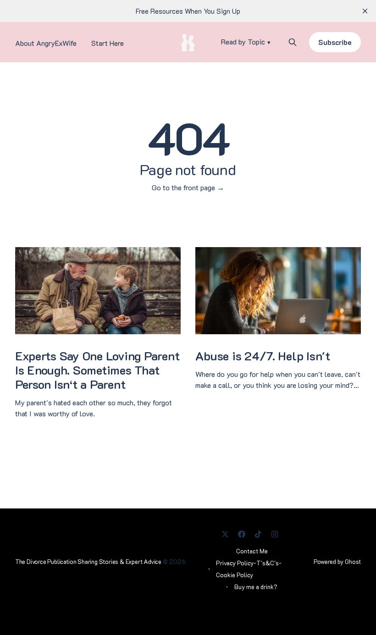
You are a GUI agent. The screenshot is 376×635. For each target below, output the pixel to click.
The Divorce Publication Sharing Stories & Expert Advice (88, 561)
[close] (365, 11)
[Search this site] (292, 42)
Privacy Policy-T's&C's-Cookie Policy (249, 569)
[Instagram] (274, 534)
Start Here (107, 43)
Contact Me (252, 551)
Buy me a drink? (255, 587)
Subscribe (335, 42)
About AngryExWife (46, 43)
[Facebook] (241, 534)
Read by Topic (243, 41)
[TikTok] (258, 534)
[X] (225, 534)
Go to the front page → (188, 187)
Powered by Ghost (337, 561)
